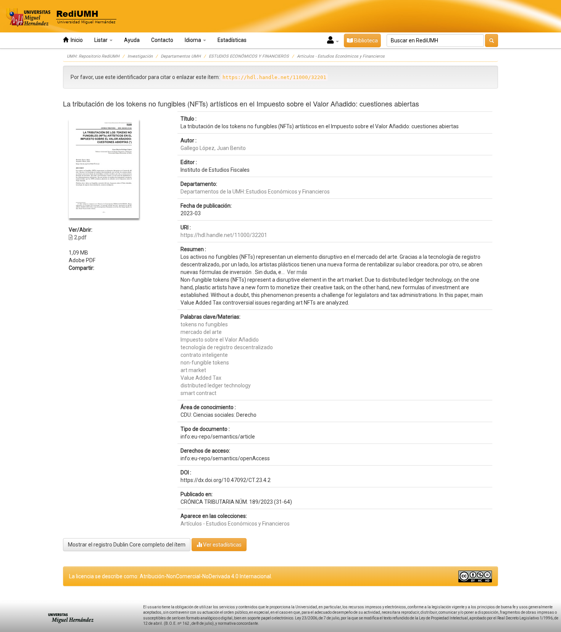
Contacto (162, 40)
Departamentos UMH (181, 56)
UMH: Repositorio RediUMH (93, 56)
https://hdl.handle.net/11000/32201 (224, 235)
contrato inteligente (204, 355)
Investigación (140, 56)
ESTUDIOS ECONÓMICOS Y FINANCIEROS (249, 56)
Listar (101, 40)
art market (193, 370)
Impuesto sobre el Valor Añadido (220, 340)
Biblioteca (365, 40)
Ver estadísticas (222, 545)
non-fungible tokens (205, 363)
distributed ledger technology (216, 385)
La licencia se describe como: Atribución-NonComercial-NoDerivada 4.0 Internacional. (170, 576)
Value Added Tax (201, 378)
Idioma (193, 40)
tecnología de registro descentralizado (227, 347)
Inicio (75, 40)
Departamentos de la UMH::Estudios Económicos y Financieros (255, 192)
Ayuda (132, 40)
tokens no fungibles (204, 324)
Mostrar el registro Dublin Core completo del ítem (126, 545)
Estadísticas (232, 40)
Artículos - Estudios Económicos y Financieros (341, 56)
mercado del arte (201, 332)
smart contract (198, 393)
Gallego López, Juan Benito (213, 148)
